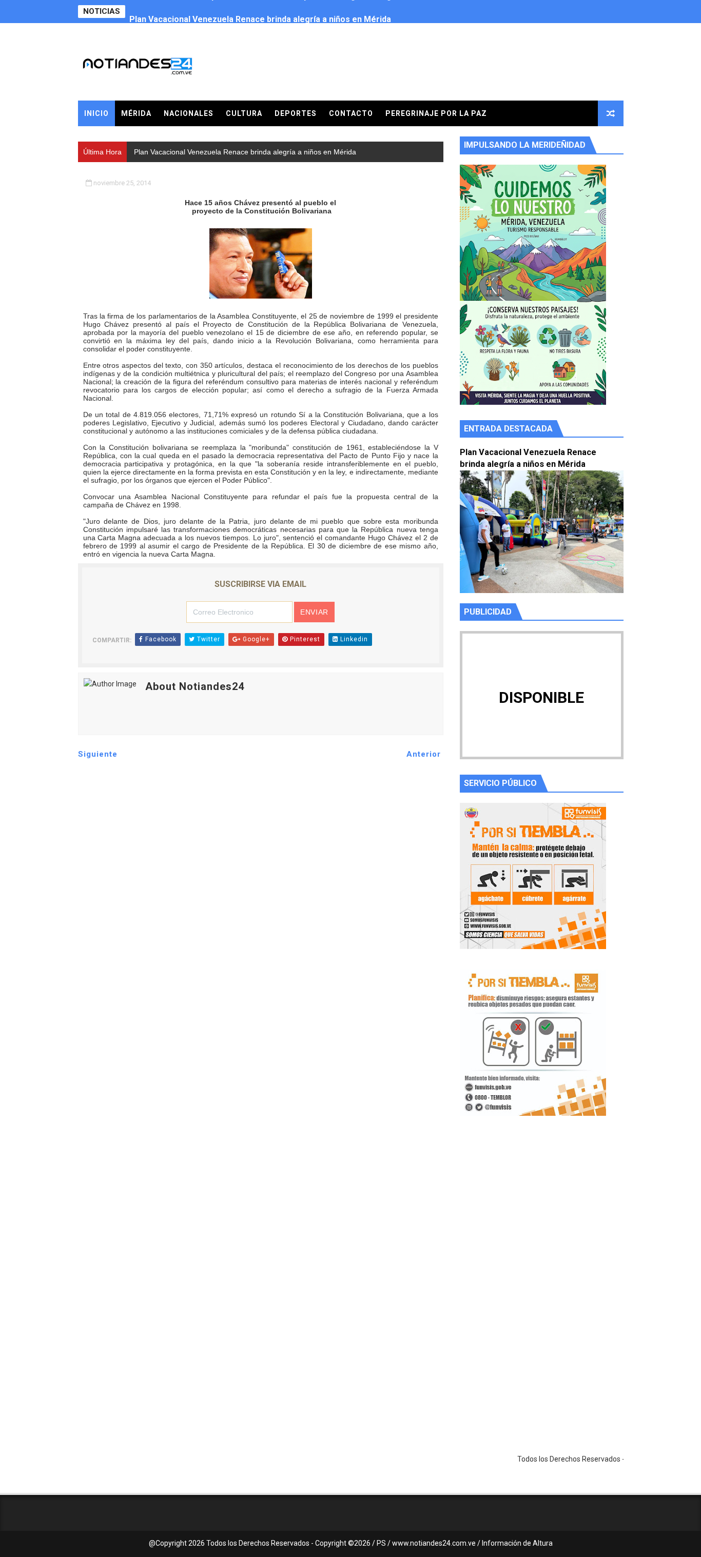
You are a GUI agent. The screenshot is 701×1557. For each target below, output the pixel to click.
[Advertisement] (542, 1221)
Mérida (136, 113)
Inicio (96, 113)
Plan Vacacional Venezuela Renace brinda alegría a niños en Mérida (260, 11)
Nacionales (188, 113)
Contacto (351, 113)
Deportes (296, 113)
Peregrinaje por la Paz (436, 113)
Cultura (244, 113)
